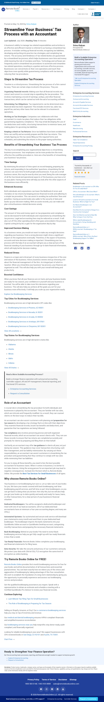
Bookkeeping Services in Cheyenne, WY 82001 (27, 326)
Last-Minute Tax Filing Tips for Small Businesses (28, 599)
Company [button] (91, 9)
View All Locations (12, 331)
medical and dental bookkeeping (21, 617)
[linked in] (57, 689)
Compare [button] (81, 9)
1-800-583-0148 (82, 14)
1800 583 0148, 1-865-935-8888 (38, 684)
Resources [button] (45, 9)
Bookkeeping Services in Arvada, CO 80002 (25, 317)
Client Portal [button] (95, 2)
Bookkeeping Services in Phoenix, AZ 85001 (26, 308)
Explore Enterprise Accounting (18, 658)
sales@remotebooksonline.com (66, 684)
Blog (73, 9)
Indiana (11, 363)
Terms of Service (49, 680)
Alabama (12, 344)
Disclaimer (62, 680)
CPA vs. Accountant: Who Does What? (85, 191)
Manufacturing (78, 128)
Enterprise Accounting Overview (83, 96)
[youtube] (63, 689)
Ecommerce (77, 122)
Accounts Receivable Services (83, 105)
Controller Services (70, 699)
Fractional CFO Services (80, 108)
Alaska (11, 349)
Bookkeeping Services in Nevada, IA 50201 (25, 312)
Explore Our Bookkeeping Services (18, 294)
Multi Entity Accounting (80, 111)
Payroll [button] (35, 9)
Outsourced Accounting (81, 99)
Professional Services (80, 131)
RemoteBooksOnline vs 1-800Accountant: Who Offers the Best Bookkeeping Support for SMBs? (85, 236)
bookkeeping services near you (20, 625)
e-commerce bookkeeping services (51, 610)
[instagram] (46, 689)
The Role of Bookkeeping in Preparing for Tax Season (29, 603)
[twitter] (52, 689)
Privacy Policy (33, 680)
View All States (10, 368)
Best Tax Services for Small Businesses (39, 473)
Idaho (10, 358)
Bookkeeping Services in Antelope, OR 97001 (26, 322)
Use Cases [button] (56, 9)
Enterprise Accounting (55, 699)
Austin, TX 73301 (51, 635)
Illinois (11, 354)
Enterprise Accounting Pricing (82, 146)
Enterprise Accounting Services (23, 389)
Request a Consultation (20, 393)
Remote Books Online (13, 564)
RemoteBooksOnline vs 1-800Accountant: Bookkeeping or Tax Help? (85, 229)
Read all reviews (80, 177)
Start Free (8, 639)
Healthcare (76, 125)
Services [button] (26, 9)
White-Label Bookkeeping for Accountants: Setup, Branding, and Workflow (84, 222)
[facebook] (41, 689)
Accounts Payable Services (82, 102)
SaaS (74, 119)
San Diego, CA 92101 (31, 635)
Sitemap (73, 680)
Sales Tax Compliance (80, 140)
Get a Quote (36, 2)
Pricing (66, 9)
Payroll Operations (79, 143)
